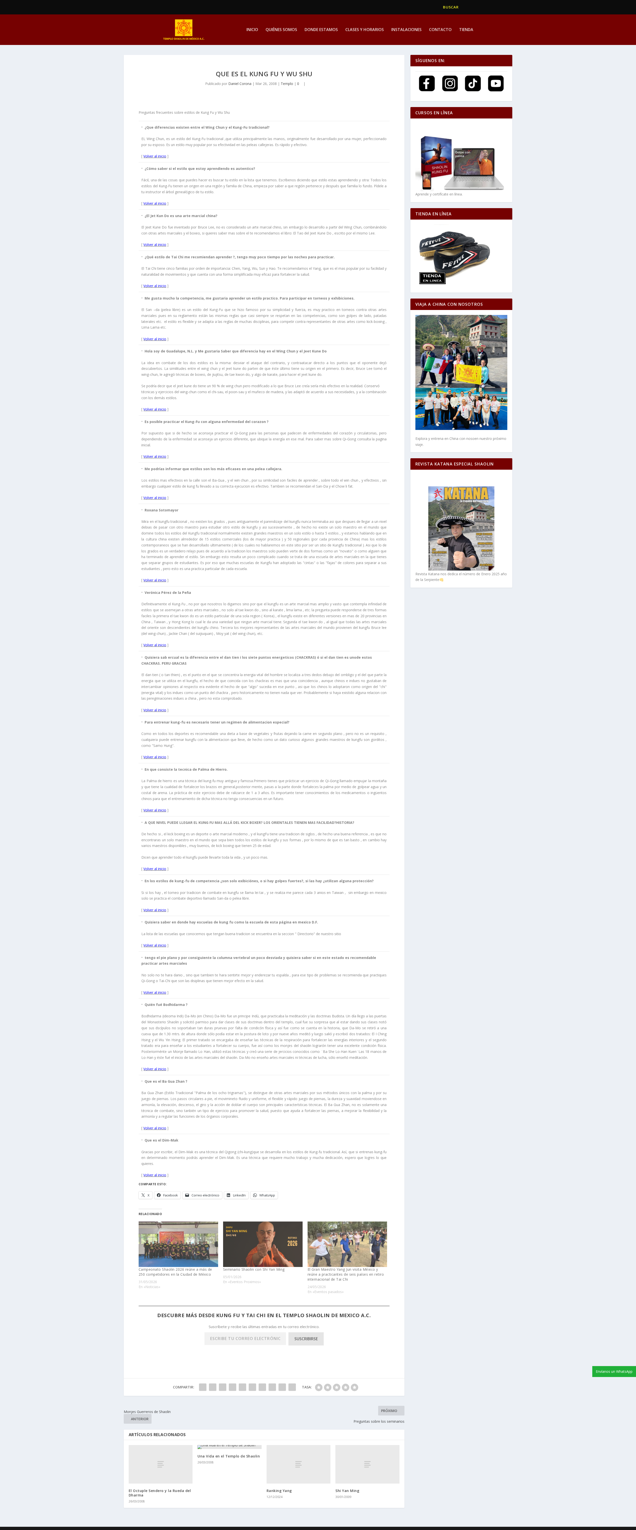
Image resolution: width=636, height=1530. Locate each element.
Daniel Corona (239, 83)
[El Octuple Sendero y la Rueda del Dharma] (161, 1464)
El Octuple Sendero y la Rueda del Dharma (160, 1492)
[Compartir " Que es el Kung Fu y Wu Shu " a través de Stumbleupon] (272, 1387)
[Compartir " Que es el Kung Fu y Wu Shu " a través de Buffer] (262, 1387)
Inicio (252, 30)
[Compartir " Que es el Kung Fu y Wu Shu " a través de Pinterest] (242, 1387)
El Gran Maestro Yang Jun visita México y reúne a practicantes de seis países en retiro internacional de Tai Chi (346, 1274)
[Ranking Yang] (299, 1464)
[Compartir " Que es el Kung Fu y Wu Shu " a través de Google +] (223, 1387)
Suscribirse (306, 1338)
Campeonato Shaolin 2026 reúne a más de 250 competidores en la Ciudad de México (175, 1272)
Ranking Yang (279, 1490)
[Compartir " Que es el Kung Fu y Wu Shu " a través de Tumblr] (233, 1387)
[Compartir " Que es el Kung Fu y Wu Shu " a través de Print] (292, 1387)
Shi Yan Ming (347, 1490)
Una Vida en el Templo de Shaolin (229, 1456)
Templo (287, 83)
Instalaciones (406, 30)
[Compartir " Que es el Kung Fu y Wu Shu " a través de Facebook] (203, 1387)
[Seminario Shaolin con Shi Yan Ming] (263, 1244)
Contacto (440, 30)
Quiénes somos (281, 30)
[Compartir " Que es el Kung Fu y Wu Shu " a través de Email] (282, 1387)
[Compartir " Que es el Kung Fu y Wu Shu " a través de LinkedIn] (252, 1387)
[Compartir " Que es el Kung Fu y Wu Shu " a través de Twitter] (213, 1387)
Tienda (466, 30)
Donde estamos (321, 30)
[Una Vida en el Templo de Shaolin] (230, 1447)
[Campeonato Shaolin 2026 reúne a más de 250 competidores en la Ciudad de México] (178, 1244)
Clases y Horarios (364, 30)
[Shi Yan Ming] (367, 1464)
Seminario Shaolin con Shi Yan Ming (254, 1269)
